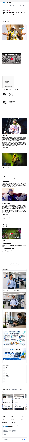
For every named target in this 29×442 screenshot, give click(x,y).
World (6, 367)
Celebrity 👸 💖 (8, 10)
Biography (4, 10)
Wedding (7, 375)
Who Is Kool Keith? (8, 85)
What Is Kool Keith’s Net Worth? (9, 87)
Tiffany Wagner (6, 21)
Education (5, 399)
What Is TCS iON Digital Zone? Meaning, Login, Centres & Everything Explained (13, 310)
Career (16, 398)
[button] (11, 263)
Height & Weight (7, 81)
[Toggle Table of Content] (12, 77)
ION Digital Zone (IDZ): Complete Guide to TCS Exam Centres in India (12, 290)
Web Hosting (7, 378)
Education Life (6, 80)
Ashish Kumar (5, 405)
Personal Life (6, 82)
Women (7, 370)
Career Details (6, 83)
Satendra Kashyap (17, 405)
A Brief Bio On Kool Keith (6, 78)
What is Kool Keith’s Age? (9, 86)
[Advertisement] (14, 70)
